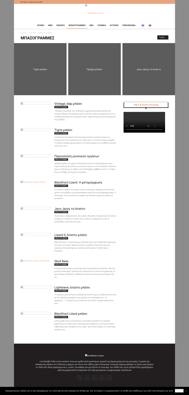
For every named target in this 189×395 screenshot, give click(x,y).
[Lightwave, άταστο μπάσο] (36, 296)
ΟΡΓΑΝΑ (32, 33)
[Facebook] (148, 2)
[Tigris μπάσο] (40, 69)
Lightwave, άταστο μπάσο (72, 287)
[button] (165, 25)
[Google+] (153, 2)
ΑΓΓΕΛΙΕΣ (114, 25)
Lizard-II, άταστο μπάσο (70, 235)
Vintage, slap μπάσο (68, 103)
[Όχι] (185, 391)
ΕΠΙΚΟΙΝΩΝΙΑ (128, 25)
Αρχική (23, 33)
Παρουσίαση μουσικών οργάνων (76, 156)
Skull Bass (61, 261)
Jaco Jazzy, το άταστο (69, 208)
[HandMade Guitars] (94, 13)
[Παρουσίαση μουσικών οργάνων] (36, 164)
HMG (50, 25)
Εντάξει (179, 391)
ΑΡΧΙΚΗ (40, 25)
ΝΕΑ (92, 25)
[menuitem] (143, 25)
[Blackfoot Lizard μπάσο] (36, 322)
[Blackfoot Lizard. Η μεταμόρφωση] (36, 191)
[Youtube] (166, 2)
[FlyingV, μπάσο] (94, 69)
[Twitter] (162, 2)
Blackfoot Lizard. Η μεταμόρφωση (78, 182)
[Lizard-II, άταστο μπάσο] (36, 243)
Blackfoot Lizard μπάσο (70, 313)
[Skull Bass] (36, 269)
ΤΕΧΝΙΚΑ (101, 25)
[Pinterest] (157, 2)
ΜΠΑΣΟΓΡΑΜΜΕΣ (77, 25)
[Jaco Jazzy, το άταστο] (148, 69)
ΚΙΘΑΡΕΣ (60, 25)
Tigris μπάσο (63, 130)
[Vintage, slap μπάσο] (36, 112)
